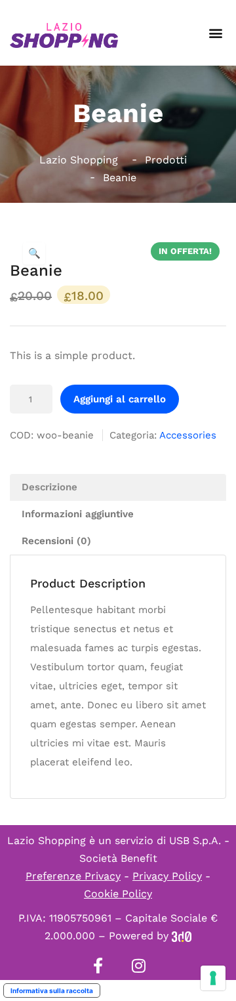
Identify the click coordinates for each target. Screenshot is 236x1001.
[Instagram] (138, 965)
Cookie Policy (118, 893)
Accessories (187, 435)
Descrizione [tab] (49, 487)
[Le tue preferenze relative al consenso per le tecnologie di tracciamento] (213, 978)
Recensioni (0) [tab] (56, 541)
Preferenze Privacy (73, 876)
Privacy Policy (167, 876)
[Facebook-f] (98, 965)
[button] (215, 33)
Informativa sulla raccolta (51, 990)
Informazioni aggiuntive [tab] (78, 514)
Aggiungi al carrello (119, 399)
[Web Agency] (181, 935)
